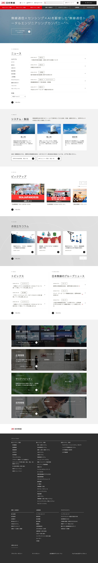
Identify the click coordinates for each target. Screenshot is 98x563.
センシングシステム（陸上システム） (46, 501)
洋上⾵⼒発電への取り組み (18, 466)
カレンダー (38, 538)
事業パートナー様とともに (67, 523)
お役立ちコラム (15, 523)
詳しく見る (68, 381)
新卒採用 (46, 401)
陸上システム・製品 (41, 442)
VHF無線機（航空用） (67, 449)
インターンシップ (70, 401)
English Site (39, 2)
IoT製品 (39, 484)
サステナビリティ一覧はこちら (26, 390)
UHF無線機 (65, 452)
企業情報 (38, 510)
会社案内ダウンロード (55, 553)
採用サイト (30, 2)
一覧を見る (17, 102)
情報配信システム (41, 457)
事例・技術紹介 (15, 510)
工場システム (40, 496)
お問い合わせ (89, 2)
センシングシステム (42, 491)
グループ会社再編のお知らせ (20, 31)
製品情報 (13, 70)
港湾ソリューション (17, 471)
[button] (81, 183)
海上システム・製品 (16, 442)
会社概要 (67, 354)
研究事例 (67, 330)
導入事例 (46, 330)
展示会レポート (69, 336)
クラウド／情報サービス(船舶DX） (20, 459)
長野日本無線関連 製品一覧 (20, 158)
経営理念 (46, 359)
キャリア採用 (48, 407)
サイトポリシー (36, 553)
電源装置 (39, 493)
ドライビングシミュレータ (43, 479)
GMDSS (14, 452)
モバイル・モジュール (42, 488)
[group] (23, 243)
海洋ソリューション (17, 468)
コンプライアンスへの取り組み (43, 536)
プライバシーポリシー (17, 553)
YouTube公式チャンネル (78, 553)
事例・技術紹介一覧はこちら (25, 342)
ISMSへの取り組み (40, 533)
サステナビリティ (15, 79)
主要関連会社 (39, 526)
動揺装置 (39, 481)
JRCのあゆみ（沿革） (41, 528)
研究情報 (13, 73)
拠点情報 (38, 521)
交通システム (40, 454)
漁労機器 (14, 454)
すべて (12, 62)
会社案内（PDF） (70, 359)
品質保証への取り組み (41, 531)
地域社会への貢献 (65, 528)
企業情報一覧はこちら (26, 366)
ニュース (23, 2)
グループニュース (15, 88)
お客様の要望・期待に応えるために (69, 521)
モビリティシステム (42, 503)
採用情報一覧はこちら (26, 413)
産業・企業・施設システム (43, 449)
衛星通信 (14, 449)
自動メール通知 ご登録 (16, 528)
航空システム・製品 (65, 442)
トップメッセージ (49, 354)
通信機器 (14, 447)
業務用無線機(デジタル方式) (44, 474)
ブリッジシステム (16, 457)
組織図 (37, 523)
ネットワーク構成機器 (42, 464)
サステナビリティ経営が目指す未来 (69, 516)
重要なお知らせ (15, 82)
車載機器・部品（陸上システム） (45, 498)
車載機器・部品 (41, 486)
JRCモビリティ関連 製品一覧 (46, 158)
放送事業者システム (42, 447)
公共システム (40, 452)
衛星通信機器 (40, 476)
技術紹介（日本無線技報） (52, 336)
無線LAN (39, 466)
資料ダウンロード (69, 2)
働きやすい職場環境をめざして (68, 526)
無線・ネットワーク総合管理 (44, 462)
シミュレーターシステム (43, 459)
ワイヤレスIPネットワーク (43, 469)
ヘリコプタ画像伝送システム (69, 447)
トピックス (14, 85)
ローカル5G (40, 471)
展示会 (12, 65)
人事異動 (13, 76)
